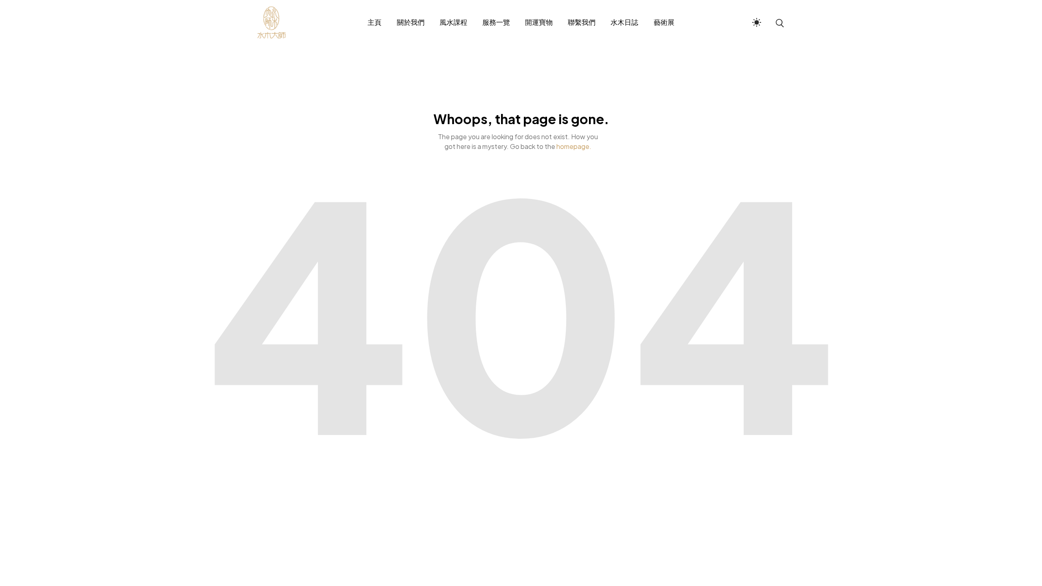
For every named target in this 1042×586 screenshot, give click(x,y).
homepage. (573, 146)
